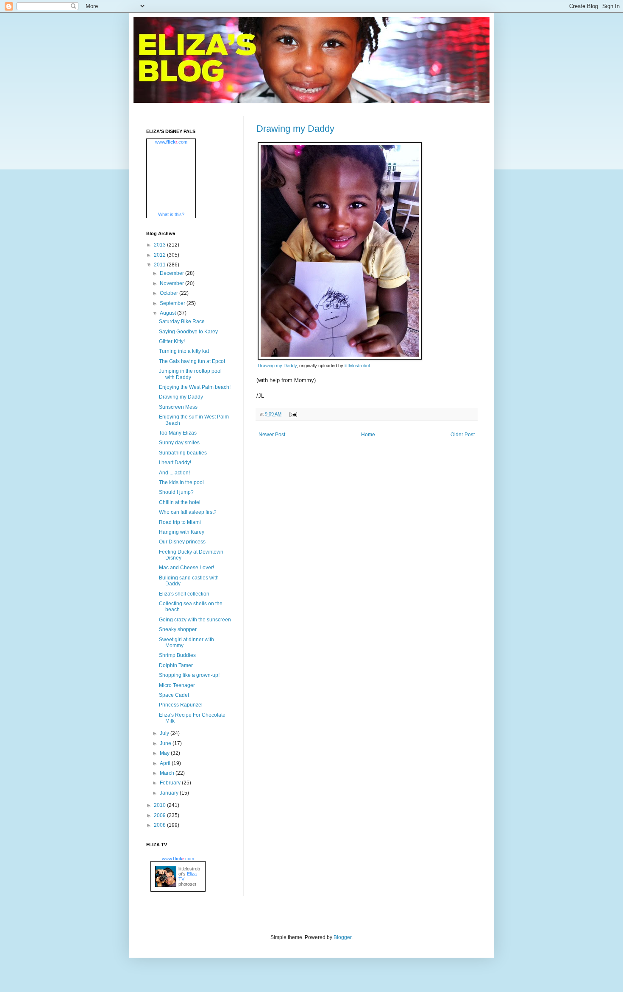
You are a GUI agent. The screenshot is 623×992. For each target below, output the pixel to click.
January (170, 793)
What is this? (171, 214)
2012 (160, 255)
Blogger (342, 937)
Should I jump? (176, 492)
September (173, 303)
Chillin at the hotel (179, 502)
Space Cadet (174, 695)
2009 (160, 815)
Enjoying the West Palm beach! (195, 387)
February (171, 783)
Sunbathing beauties (183, 453)
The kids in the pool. (182, 482)
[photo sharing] (340, 358)
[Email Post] (292, 413)
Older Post (463, 435)
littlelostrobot (357, 365)
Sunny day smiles (179, 443)
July (165, 733)
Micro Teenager (177, 685)
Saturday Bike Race (182, 321)
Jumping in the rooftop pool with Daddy (190, 374)
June (166, 743)
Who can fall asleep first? (188, 512)
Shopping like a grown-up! (189, 675)
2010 (160, 805)
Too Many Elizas (178, 433)
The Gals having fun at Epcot (192, 361)
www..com (171, 141)
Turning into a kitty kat (184, 351)
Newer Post (272, 435)
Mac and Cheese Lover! (186, 568)
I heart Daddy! (175, 463)
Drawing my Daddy (295, 128)
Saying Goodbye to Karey (188, 332)
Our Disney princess (182, 542)
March (167, 773)
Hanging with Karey (181, 532)
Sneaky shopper (178, 629)
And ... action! (174, 473)
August (168, 313)
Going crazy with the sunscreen (195, 620)
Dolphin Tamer (176, 665)
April (166, 763)
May (165, 753)
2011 (160, 265)
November (172, 283)
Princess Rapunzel (181, 705)
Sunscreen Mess (178, 407)
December (172, 273)
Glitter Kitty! (172, 341)
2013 (160, 245)
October (169, 293)
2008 (160, 825)
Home (368, 435)
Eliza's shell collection (184, 594)
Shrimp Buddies (177, 655)
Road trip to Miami (180, 522)
